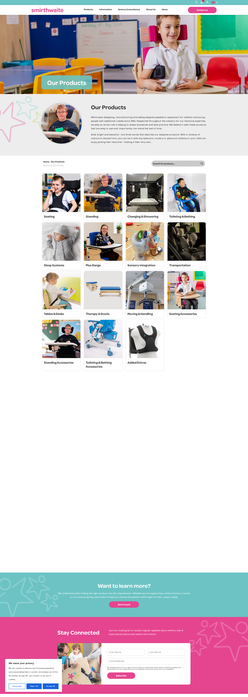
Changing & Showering (142, 216)
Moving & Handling (140, 314)
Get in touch (124, 604)
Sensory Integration (141, 265)
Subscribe (121, 675)
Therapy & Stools (97, 314)
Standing (92, 216)
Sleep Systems (54, 265)
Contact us (202, 10)
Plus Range (93, 265)
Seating (49, 216)
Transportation (180, 265)
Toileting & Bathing (182, 216)
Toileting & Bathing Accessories (99, 364)
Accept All (51, 686)
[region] (33, 675)
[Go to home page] (48, 10)
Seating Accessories (183, 314)
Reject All (34, 686)
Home (46, 161)
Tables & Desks (54, 314)
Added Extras (136, 362)
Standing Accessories (58, 362)
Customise (17, 686)
